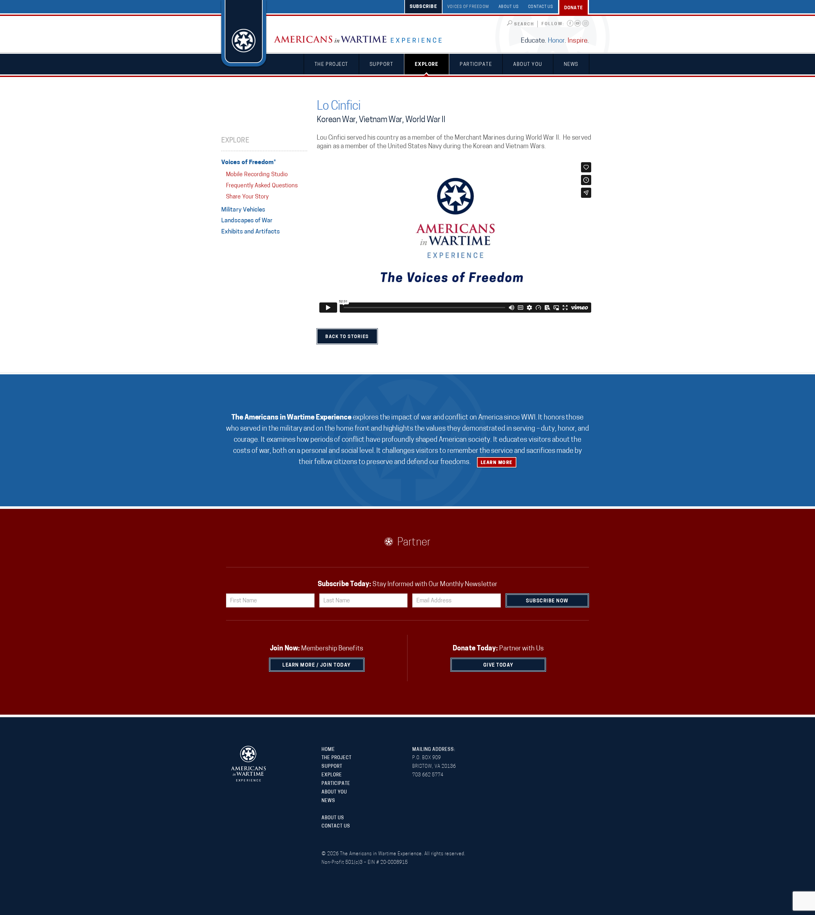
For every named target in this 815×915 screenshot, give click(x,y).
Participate (476, 64)
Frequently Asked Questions (262, 186)
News (571, 64)
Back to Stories (347, 337)
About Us (509, 7)
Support (381, 64)
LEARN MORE (497, 463)
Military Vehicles (243, 210)
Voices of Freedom (468, 7)
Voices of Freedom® (248, 163)
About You (527, 64)
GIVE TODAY (498, 665)
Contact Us (540, 7)
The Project (331, 64)
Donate (573, 8)
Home (328, 749)
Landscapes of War (247, 221)
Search (524, 24)
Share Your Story (247, 197)
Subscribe (423, 6)
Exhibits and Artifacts (250, 232)
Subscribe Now (547, 601)
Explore (427, 64)
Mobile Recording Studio (257, 175)
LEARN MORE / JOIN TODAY (316, 665)
